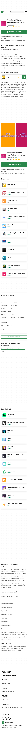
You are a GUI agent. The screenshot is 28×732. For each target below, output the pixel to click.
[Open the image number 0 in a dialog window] (8, 135)
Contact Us (4, 688)
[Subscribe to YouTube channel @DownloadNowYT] (9, 718)
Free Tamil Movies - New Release (16, 21)
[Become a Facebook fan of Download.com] (3, 718)
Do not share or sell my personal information (12, 707)
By (10, 25)
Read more (15, 51)
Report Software (15, 337)
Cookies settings (6, 710)
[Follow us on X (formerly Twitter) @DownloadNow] (6, 718)
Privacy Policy (5, 699)
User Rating (10, 27)
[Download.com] (5, 12)
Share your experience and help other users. (13, 40)
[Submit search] (11, 12)
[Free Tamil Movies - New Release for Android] (3, 23)
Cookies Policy (5, 704)
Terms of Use (5, 702)
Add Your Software (6, 686)
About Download (6, 683)
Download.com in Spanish (8, 691)
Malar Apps (5, 566)
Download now (15, 32)
